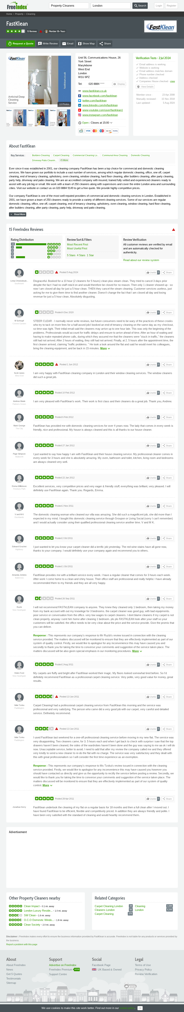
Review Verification (146, 974)
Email (67, 44)
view (172, 81)
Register (171, 5)
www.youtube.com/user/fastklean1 (102, 110)
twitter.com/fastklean (94, 100)
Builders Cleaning (41, 155)
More (105, 348)
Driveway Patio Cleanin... (44, 160)
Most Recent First (77, 244)
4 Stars (81, 255)
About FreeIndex (16, 965)
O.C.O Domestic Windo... (39, 919)
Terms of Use (143, 965)
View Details (145, 86)
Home (9, 14)
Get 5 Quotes (14, 974)
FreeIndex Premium (60, 969)
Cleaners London (105, 909)
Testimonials (13, 978)
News (9, 969)
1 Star (90, 255)
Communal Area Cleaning (115, 155)
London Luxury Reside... (38, 910)
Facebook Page (101, 965)
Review (48, 44)
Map (86, 44)
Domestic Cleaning (140, 155)
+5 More (64, 160)
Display (119, 84)
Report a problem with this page (21, 944)
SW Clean (30, 915)
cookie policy (127, 1007)
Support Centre (58, 974)
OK (140, 1008)
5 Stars (71, 255)
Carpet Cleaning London (109, 906)
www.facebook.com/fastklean (99, 95)
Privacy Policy (143, 969)
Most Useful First (77, 248)
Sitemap (11, 982)
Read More (17, 214)
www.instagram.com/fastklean (100, 114)
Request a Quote (20, 44)
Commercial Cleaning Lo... (86, 155)
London (139, 909)
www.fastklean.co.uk (94, 90)
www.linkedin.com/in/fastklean (100, 105)
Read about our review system (141, 260)
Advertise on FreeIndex (62, 965)
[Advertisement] (92, 860)
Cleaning (30, 14)
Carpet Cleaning (61, 155)
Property (19, 14)
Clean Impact (32, 906)
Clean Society (32, 924)
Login (159, 5)
